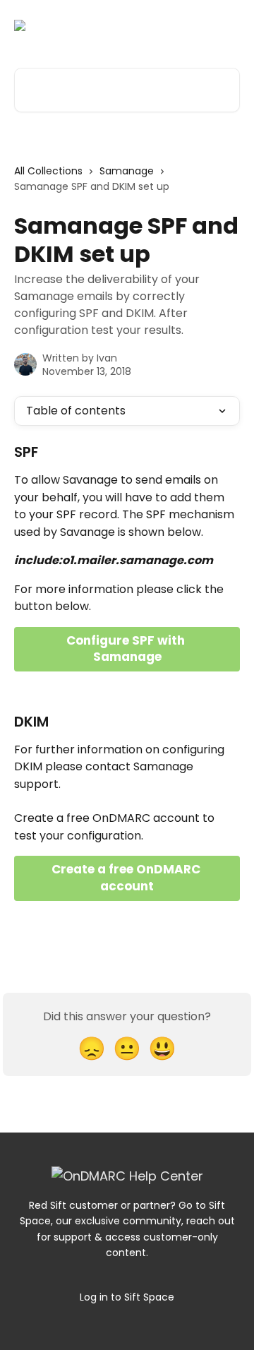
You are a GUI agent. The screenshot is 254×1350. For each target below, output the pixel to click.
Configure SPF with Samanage (127, 649)
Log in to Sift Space (127, 1297)
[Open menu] (227, 25)
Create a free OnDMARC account (127, 878)
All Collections (48, 171)
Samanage (126, 171)
